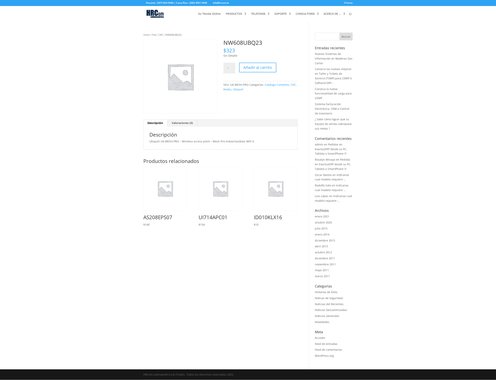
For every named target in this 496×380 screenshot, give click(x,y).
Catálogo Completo (277, 85)
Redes (227, 89)
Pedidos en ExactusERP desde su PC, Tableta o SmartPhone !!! (331, 149)
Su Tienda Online (209, 14)
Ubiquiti (238, 89)
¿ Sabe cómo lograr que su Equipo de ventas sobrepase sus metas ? (333, 123)
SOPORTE (280, 14)
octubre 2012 (323, 252)
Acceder (320, 338)
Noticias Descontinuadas (331, 310)
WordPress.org (324, 355)
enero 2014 (322, 234)
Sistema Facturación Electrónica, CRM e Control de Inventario (332, 108)
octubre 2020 (323, 222)
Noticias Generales (327, 316)
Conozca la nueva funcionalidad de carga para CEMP (333, 93)
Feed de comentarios (328, 349)
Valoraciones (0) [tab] (182, 123)
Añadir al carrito (257, 67)
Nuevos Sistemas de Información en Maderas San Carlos (333, 58)
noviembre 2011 (325, 264)
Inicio (146, 34)
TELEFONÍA (258, 14)
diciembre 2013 (325, 240)
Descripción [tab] (155, 123)
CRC (160, 34)
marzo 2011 (322, 276)
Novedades (322, 322)
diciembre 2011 (325, 258)
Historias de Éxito (326, 292)
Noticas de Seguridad (329, 298)
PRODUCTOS (234, 14)
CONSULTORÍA (305, 14)
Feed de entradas (326, 344)
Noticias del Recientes (329, 304)
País (154, 34)
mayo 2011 (322, 270)
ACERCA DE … (332, 14)
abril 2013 (321, 246)
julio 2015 (321, 228)
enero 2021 (322, 216)
